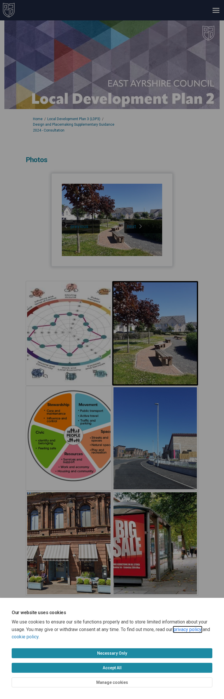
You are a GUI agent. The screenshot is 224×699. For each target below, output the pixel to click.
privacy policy (188, 629)
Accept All (112, 667)
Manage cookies (112, 682)
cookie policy (25, 637)
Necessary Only (112, 653)
